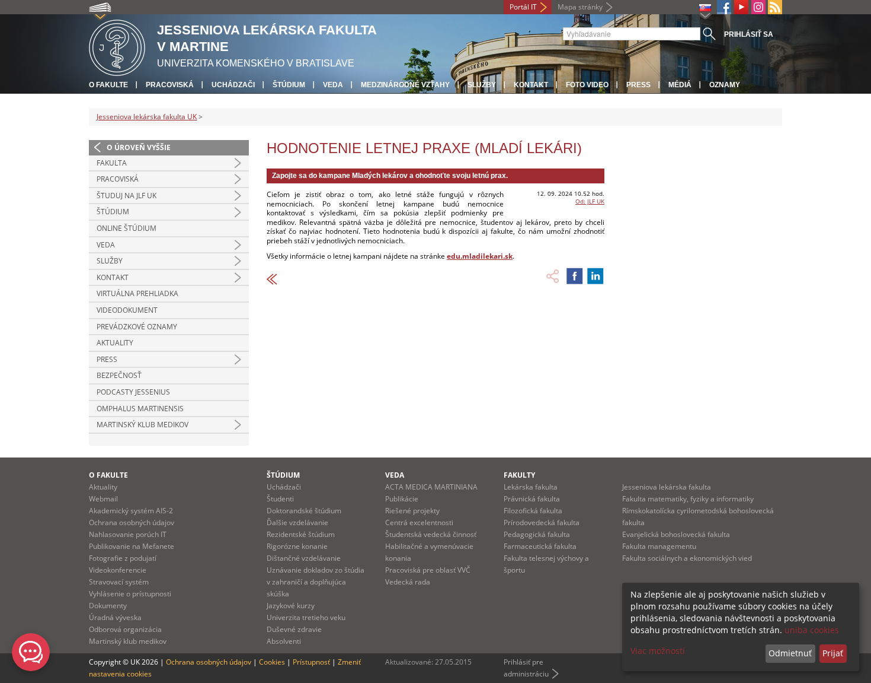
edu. (454, 256)
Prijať (832, 653)
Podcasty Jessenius (133, 392)
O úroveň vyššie (139, 147)
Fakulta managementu (659, 546)
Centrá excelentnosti (419, 522)
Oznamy (724, 85)
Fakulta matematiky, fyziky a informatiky (688, 499)
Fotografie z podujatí (122, 558)
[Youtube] (741, 7)
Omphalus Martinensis (140, 409)
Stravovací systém (119, 582)
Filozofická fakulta (533, 511)
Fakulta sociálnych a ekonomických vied (687, 558)
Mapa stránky (580, 7)
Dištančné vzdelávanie (304, 558)
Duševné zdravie (294, 629)
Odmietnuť (790, 653)
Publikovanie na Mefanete (131, 546)
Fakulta (112, 163)
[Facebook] (724, 7)
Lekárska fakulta (531, 487)
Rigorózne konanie (297, 546)
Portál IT (523, 7)
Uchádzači (233, 85)
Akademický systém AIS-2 (131, 511)
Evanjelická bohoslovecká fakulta (676, 534)
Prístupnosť (311, 662)
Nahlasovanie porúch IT (127, 534)
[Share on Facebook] (575, 276)
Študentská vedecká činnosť (430, 534)
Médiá (679, 85)
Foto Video (587, 85)
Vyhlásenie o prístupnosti (130, 594)
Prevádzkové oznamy (137, 327)
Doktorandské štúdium (304, 511)
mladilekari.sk (487, 256)
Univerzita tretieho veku (306, 617)
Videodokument (127, 310)
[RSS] (775, 7)
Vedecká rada (407, 582)
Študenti (280, 499)
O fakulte (108, 85)
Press (638, 85)
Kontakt (531, 85)
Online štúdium (126, 228)
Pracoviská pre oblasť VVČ (427, 570)
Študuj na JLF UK (126, 195)
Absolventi (284, 641)
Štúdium (289, 85)
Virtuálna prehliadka (137, 293)
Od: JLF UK (589, 201)
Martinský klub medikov (142, 425)
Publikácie (401, 499)
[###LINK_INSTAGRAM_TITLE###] (758, 7)
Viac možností (657, 650)
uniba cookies (811, 630)
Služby (481, 85)
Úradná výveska (115, 617)
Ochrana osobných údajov (131, 522)
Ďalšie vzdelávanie (297, 522)
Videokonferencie (117, 570)
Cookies (272, 662)
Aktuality (115, 343)
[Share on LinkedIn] (595, 276)
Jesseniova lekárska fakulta (666, 487)
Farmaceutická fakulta (540, 546)
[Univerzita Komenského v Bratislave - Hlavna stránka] (117, 46)
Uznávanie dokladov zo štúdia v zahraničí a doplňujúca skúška (315, 582)
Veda (333, 85)
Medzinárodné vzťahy (405, 85)
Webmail (103, 499)
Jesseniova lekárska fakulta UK (147, 117)
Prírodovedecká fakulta (541, 522)
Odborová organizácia (125, 629)
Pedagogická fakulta (537, 534)
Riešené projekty (412, 511)
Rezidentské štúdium (301, 534)
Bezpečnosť (119, 375)
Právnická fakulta (532, 499)
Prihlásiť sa (748, 34)
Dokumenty (108, 606)
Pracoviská (170, 85)
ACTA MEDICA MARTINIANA (431, 487)
